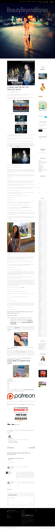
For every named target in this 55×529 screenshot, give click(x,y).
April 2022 (40, 237)
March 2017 (40, 307)
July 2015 (40, 330)
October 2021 (40, 244)
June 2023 (40, 221)
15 (22, 520)
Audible (16, 350)
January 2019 (40, 282)
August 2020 (40, 260)
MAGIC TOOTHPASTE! (45, 2)
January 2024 (40, 213)
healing (33, 430)
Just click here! (9, 329)
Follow (40, 130)
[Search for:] (42, 115)
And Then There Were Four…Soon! (42, 343)
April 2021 (40, 251)
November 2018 (40, 284)
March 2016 (40, 321)
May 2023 (40, 222)
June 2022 (40, 235)
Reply (8, 460)
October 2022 (40, 230)
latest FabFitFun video (14, 347)
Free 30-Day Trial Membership (21, 351)
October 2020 (40, 258)
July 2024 (40, 206)
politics (27, 264)
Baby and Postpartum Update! (42, 349)
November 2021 (40, 243)
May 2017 (40, 305)
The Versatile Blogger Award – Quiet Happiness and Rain (15, 458)
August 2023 (40, 219)
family (28, 430)
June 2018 (40, 290)
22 (22, 521)
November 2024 (40, 204)
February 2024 (40, 212)
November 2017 (40, 298)
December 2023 (40, 214)
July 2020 (40, 261)
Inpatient (23, 287)
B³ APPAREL (47, 1)
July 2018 (40, 289)
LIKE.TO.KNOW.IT (22, 404)
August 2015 (40, 329)
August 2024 (40, 205)
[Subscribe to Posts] (7, 515)
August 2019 (40, 274)
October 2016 (40, 313)
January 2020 (40, 268)
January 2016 (40, 323)
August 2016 (40, 315)
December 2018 (40, 283)
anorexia (31, 145)
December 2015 (40, 324)
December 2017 (40, 297)
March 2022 (40, 238)
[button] (41, 374)
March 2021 (40, 252)
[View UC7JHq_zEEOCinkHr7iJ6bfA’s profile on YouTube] (44, 69)
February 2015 (40, 336)
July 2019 (40, 275)
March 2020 (40, 266)
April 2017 (40, 306)
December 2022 (40, 228)
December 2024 (40, 203)
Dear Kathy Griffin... (41, 165)
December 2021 (40, 242)
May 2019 (40, 277)
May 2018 (40, 291)
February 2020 (40, 267)
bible (17, 430)
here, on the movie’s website (25, 207)
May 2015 (40, 332)
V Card (39, 164)
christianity (22, 430)
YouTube (8, 387)
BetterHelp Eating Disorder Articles (42, 110)
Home (21, 1)
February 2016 (40, 322)
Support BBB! (51, 1)
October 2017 (40, 299)
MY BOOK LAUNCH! (41, 167)
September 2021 (40, 245)
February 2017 (40, 308)
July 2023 (40, 220)
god (31, 430)
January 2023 (40, 227)
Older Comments (9, 489)
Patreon (21, 401)
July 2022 (40, 234)
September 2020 (40, 259)
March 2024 (40, 211)
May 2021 (40, 250)
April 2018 (40, 292)
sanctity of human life (18, 146)
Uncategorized (11, 430)
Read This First (28, 1)
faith (27, 430)
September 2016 (40, 314)
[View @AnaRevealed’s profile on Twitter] (42, 69)
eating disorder (25, 430)
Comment (31, 503)
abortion (11, 145)
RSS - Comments (10, 517)
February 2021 (40, 253)
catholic (19, 430)
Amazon (16, 389)
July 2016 (40, 316)
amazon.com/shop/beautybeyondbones (29, 389)
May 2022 (40, 236)
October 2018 (40, 285)
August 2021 (40, 246)
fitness (30, 430)
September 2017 (40, 300)
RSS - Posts (9, 515)
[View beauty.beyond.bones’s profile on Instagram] (43, 69)
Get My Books (34, 1)
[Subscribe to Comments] (7, 517)
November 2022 (40, 229)
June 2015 (40, 331)
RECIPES (43, 1)
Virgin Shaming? (40, 171)
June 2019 (40, 276)
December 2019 (40, 269)
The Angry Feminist (41, 166)
